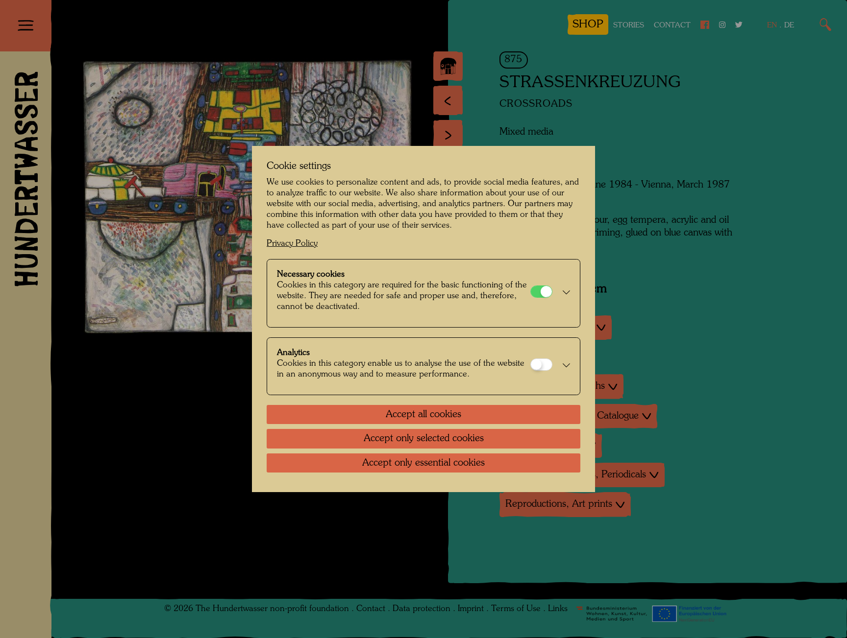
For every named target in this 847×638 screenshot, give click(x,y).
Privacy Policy (292, 243)
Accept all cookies (423, 415)
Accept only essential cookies (423, 463)
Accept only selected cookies (424, 439)
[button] (563, 293)
